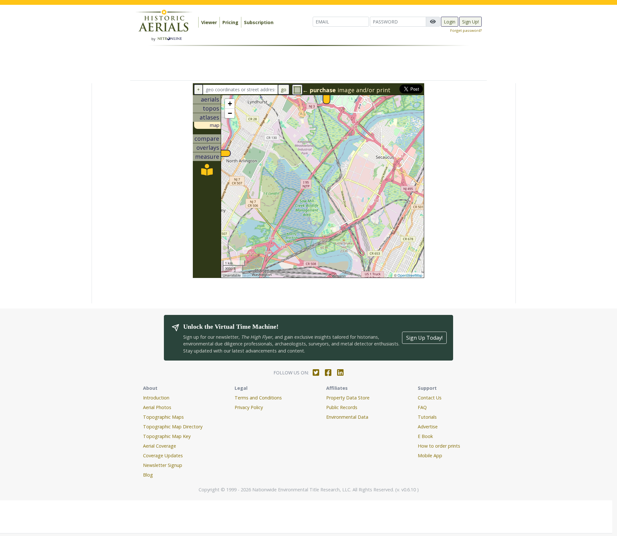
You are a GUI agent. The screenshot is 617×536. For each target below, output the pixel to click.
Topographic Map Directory (172, 427)
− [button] (230, 113)
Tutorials (427, 417)
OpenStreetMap (410, 275)
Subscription (258, 22)
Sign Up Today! (424, 337)
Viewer (209, 22)
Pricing (230, 22)
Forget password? (466, 30)
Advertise (428, 427)
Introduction (156, 398)
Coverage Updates (163, 455)
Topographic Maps (163, 417)
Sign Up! (470, 22)
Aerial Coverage (159, 446)
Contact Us (430, 398)
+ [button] (230, 104)
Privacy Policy (249, 407)
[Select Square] (297, 90)
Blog (148, 475)
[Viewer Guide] (207, 172)
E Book (425, 436)
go (283, 89)
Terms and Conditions (258, 398)
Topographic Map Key (167, 436)
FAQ (422, 407)
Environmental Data (347, 417)
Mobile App (430, 455)
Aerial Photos (157, 407)
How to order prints (439, 446)
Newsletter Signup (162, 465)
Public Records (341, 407)
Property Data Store (348, 398)
